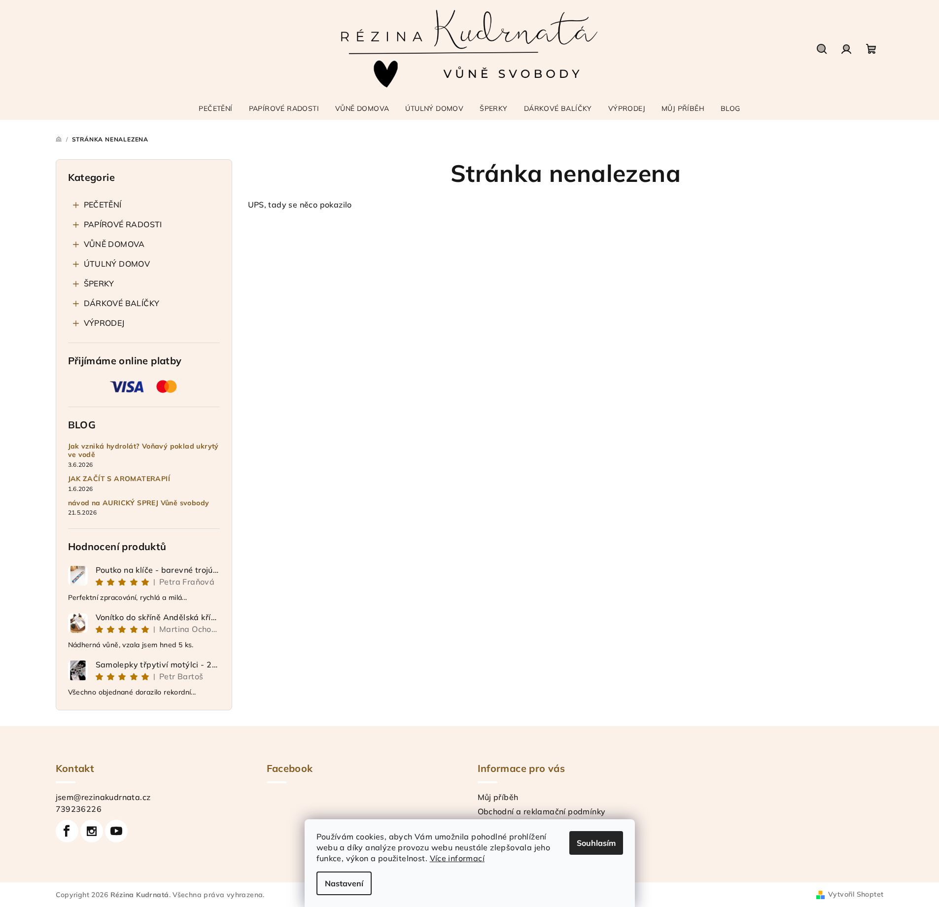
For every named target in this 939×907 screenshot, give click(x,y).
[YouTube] (116, 831)
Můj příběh (498, 797)
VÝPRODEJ (104, 323)
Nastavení (344, 883)
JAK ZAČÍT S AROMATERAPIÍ (119, 479)
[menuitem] (215, 108)
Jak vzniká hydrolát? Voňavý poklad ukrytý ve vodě (143, 450)
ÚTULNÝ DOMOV (117, 264)
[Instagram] (91, 831)
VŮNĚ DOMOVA (114, 244)
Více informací (457, 858)
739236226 (79, 809)
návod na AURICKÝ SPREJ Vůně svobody (138, 503)
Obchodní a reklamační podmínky (542, 811)
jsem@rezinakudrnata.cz (103, 797)
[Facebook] (67, 831)
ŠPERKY (99, 283)
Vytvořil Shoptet (855, 894)
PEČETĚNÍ (103, 204)
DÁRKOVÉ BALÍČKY (122, 303)
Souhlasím (596, 843)
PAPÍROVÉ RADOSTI (123, 224)
